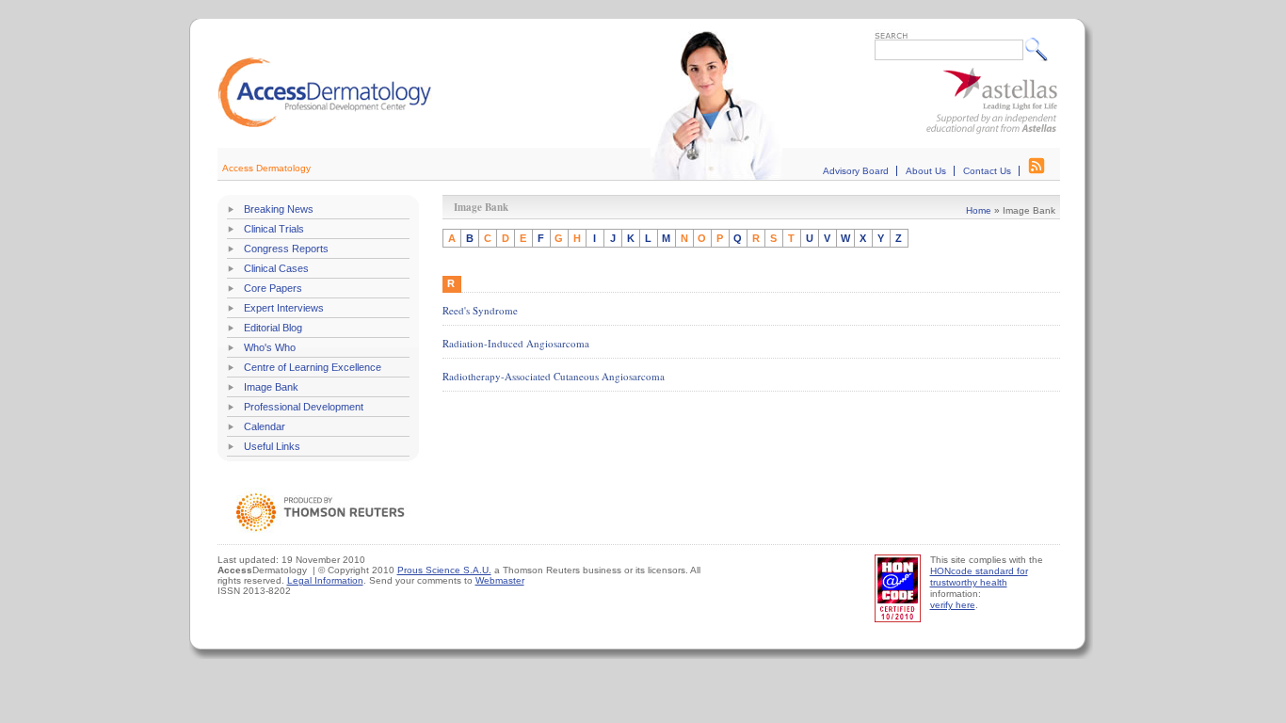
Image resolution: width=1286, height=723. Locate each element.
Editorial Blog (273, 327)
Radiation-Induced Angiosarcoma (515, 343)
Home (978, 210)
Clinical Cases (276, 268)
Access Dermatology (266, 168)
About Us (926, 171)
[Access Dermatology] (324, 125)
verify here (952, 605)
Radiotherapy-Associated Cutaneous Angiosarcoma (553, 376)
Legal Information (325, 580)
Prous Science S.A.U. (444, 570)
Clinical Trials (274, 228)
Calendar (264, 426)
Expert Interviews (284, 307)
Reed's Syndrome (480, 310)
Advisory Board (856, 171)
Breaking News (278, 209)
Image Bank (271, 387)
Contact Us (987, 171)
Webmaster (499, 580)
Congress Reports (286, 248)
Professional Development (303, 406)
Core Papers (273, 288)
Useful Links (272, 446)
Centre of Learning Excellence (312, 367)
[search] (1040, 49)
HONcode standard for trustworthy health (979, 576)
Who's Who (270, 347)
